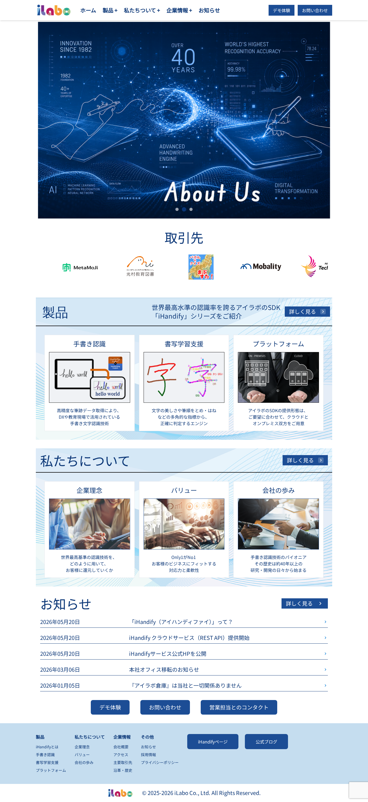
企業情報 (122, 736)
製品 (40, 736)
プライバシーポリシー (160, 762)
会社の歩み (84, 762)
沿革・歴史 (122, 770)
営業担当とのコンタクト (239, 707)
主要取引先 (122, 762)
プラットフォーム (51, 770)
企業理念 (82, 746)
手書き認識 (45, 754)
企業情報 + (179, 10)
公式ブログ (266, 741)
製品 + (110, 10)
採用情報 (148, 754)
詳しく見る (302, 311)
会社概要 (121, 746)
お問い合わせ (315, 10)
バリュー (82, 754)
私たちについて (90, 736)
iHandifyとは (47, 746)
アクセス (120, 754)
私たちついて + (142, 10)
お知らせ (209, 10)
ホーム (88, 10)
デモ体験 (281, 10)
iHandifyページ (213, 741)
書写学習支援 (47, 762)
